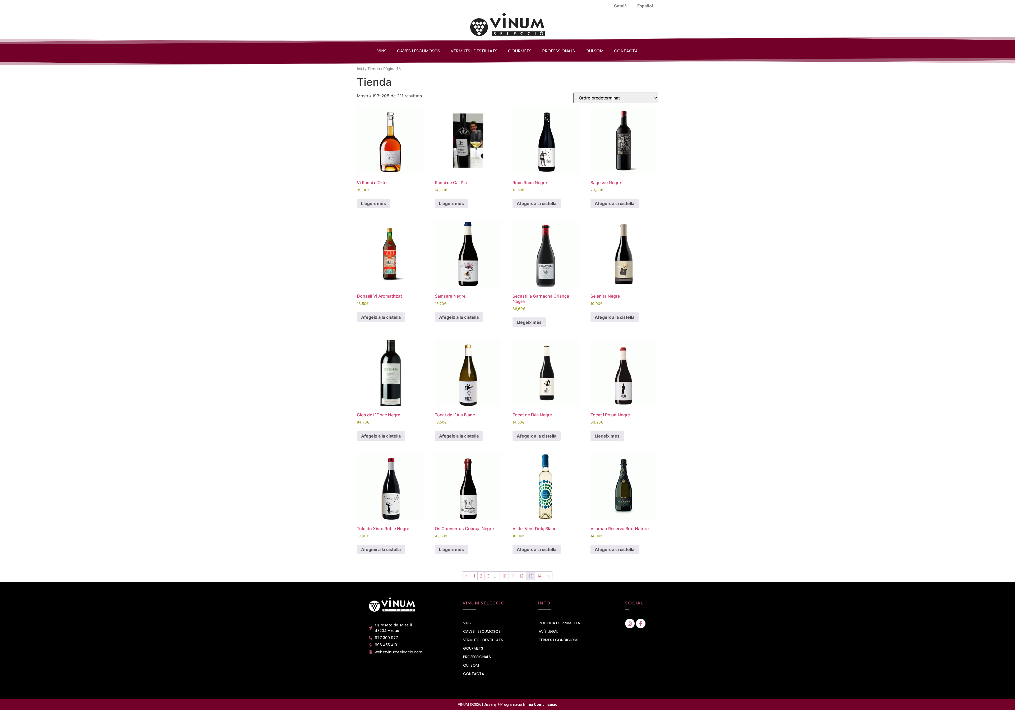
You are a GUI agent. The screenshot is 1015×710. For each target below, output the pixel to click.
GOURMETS (520, 51)
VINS (381, 51)
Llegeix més (373, 203)
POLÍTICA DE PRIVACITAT (560, 623)
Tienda (373, 68)
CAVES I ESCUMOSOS (418, 51)
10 (504, 576)
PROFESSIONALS (558, 51)
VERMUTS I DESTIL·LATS (474, 51)
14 (539, 576)
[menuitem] (620, 6)
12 (521, 576)
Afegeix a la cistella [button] (536, 203)
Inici (360, 68)
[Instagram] (630, 623)
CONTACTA (626, 51)
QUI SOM (594, 51)
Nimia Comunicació (540, 704)
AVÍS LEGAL (548, 631)
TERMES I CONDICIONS (558, 640)
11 (513, 576)
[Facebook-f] (640, 623)
